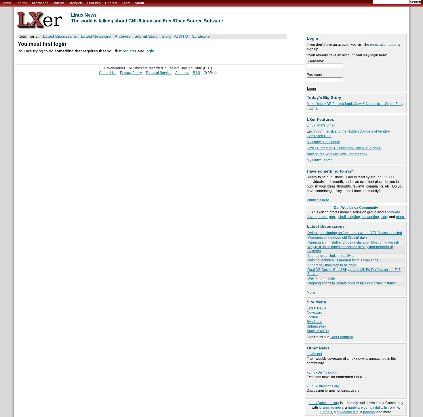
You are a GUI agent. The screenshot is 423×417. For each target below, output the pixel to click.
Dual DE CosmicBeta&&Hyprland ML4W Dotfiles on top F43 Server (354, 272)
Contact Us (107, 73)
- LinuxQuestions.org (323, 386)
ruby (384, 217)
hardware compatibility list (368, 407)
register (129, 51)
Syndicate (314, 322)
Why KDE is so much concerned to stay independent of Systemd (350, 249)
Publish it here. (318, 200)
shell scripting (349, 217)
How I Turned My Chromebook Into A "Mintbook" (344, 148)
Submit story (316, 326)
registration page (383, 45)
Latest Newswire (96, 36)
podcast (369, 412)
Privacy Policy (131, 73)
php (332, 217)
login (150, 51)
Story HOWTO (318, 331)
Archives (122, 36)
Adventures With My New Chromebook (337, 154)
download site (348, 412)
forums (324, 407)
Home (6, 3)
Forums (21, 3)
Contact (111, 3)
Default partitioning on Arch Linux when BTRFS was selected (354, 233)
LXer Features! (341, 337)
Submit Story (146, 36)
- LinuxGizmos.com (322, 372)
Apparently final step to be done (332, 265)
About (139, 3)
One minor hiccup (321, 278)
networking (370, 217)
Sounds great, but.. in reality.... (330, 256)
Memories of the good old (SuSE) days (337, 238)
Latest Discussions (60, 36)
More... (312, 292)
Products (76, 3)
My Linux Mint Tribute (323, 142)
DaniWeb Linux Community (356, 208)
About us (182, 73)
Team (126, 3)
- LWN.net (314, 354)
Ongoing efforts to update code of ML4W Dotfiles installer (351, 283)
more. (400, 217)
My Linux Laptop (320, 160)
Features (94, 3)
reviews (337, 407)
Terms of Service (159, 73)
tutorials (326, 412)
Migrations (40, 3)
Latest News (316, 308)
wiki (396, 407)
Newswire (314, 313)
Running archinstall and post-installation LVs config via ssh (353, 242)
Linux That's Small (321, 125)
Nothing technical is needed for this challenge (343, 260)
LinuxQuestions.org (324, 403)
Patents (58, 3)
